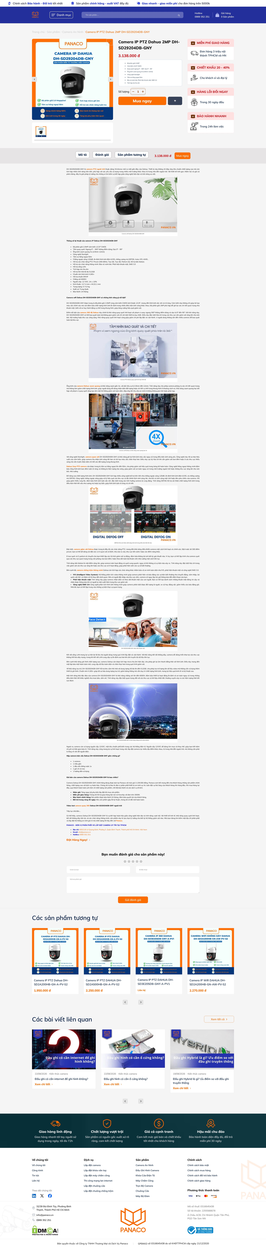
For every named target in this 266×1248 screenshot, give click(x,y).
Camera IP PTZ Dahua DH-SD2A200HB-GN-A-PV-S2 (51, 982)
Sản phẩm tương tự (132, 154)
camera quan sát (92, 457)
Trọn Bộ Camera (144, 1185)
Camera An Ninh (72, 32)
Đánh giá (102, 154)
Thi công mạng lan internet (98, 1180)
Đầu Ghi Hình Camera (147, 1170)
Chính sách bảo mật (198, 1165)
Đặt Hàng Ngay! (76, 839)
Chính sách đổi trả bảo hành (202, 1175)
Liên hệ (36, 1180)
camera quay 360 (82, 806)
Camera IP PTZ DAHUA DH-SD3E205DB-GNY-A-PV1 (156, 981)
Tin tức (35, 1175)
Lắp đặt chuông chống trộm (98, 1190)
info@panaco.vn (45, 1214)
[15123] (175, 101)
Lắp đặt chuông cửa (94, 1185)
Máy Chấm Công (144, 1180)
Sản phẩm (53, 32)
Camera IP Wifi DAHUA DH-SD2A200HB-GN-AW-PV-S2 (208, 982)
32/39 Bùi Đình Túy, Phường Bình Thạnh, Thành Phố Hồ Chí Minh (53, 1208)
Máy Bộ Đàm (143, 1196)
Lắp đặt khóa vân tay (95, 1170)
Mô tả (82, 154)
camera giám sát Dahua (84, 549)
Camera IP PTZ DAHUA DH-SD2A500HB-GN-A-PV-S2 (104, 982)
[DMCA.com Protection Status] (45, 1235)
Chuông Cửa (142, 1190)
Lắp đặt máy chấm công (97, 1175)
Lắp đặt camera (92, 1165)
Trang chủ (38, 32)
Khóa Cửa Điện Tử (145, 1175)
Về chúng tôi (38, 1165)
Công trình (37, 1170)
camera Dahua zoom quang (88, 386)
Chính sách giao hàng (198, 1180)
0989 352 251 (43, 1220)
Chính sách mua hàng (199, 1170)
